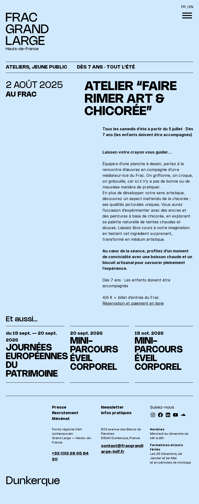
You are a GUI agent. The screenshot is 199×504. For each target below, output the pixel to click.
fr (183, 7)
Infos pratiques (116, 413)
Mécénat (61, 419)
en (191, 7)
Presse (59, 407)
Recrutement (65, 413)
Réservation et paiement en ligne (133, 303)
